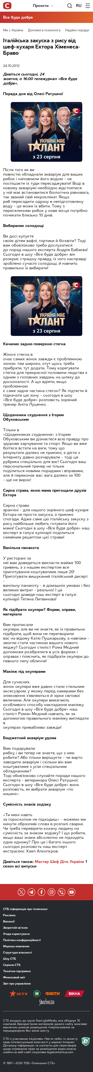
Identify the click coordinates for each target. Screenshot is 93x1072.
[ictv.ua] (18, 994)
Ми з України (13, 30)
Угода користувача (16, 934)
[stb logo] (7, 5)
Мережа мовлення (16, 946)
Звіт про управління (17, 983)
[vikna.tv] (74, 994)
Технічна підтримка (17, 971)
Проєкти (41, 5)
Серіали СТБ (12, 965)
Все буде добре (18, 17)
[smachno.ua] (46, 1002)
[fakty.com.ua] (52, 994)
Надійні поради (77, 30)
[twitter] (21, 892)
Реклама (9, 915)
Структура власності (17, 952)
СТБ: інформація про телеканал (25, 909)
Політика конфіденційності (22, 940)
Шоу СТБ (9, 958)
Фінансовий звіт (14, 977)
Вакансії (9, 921)
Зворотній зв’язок (15, 927)
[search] (69, 5)
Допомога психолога (44, 30)
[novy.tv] (37, 994)
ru (79, 5)
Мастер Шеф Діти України (59, 861)
